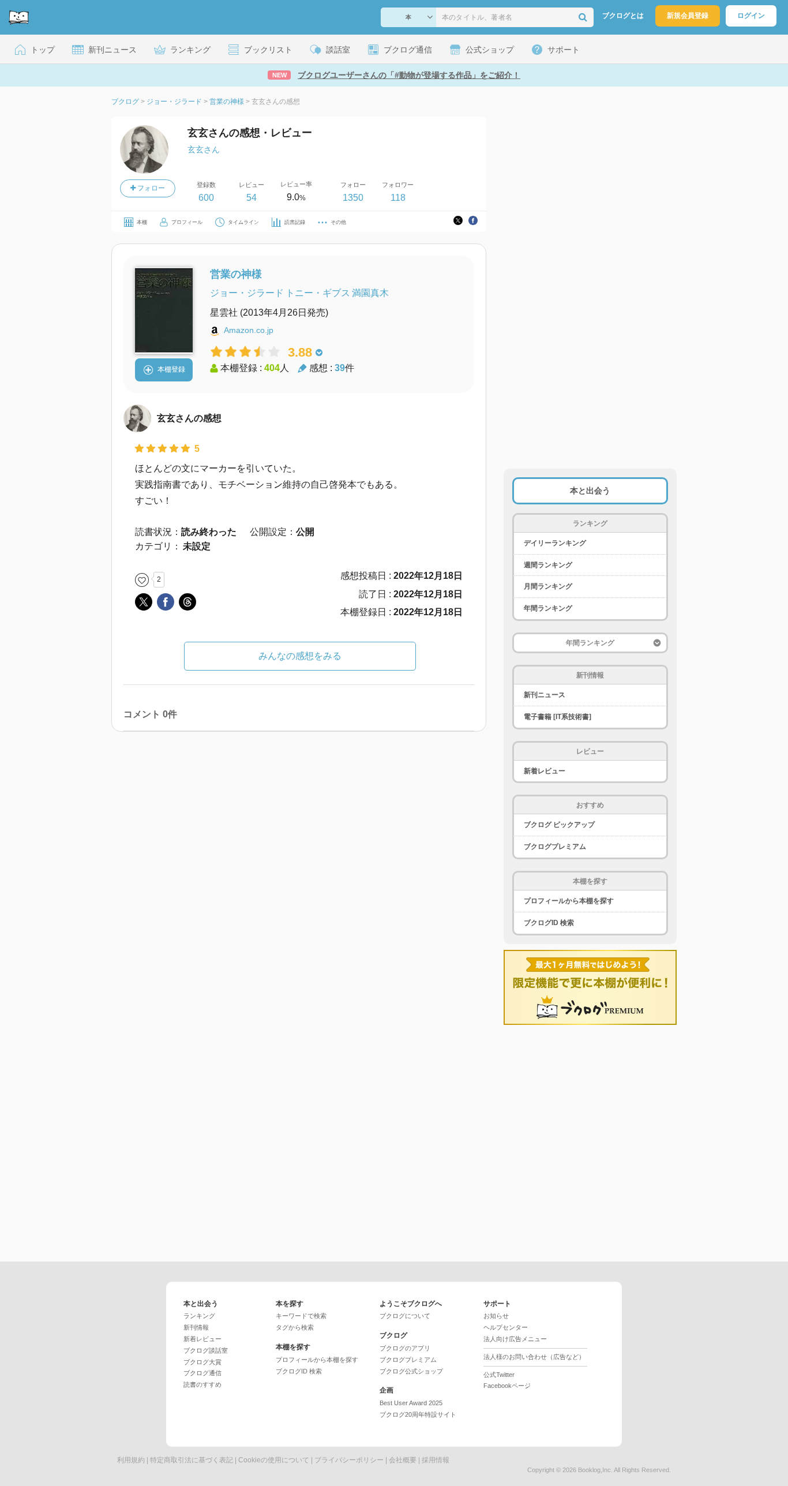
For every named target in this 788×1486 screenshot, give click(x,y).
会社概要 (402, 1460)
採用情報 (435, 1460)
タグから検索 (295, 1327)
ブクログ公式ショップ (411, 1371)
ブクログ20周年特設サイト (418, 1414)
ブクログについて (405, 1315)
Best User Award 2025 (411, 1402)
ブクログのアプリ (405, 1348)
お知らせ (496, 1315)
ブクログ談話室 (205, 1350)
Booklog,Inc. (595, 1469)
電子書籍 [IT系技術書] (557, 717)
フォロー (150, 188)
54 (251, 198)
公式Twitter (499, 1374)
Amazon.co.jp (248, 330)
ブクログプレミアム (555, 847)
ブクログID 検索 (549, 923)
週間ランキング (548, 565)
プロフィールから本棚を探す (569, 901)
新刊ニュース (544, 695)
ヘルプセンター (505, 1327)
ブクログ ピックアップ (559, 825)
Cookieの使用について (273, 1460)
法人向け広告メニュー (515, 1338)
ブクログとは (623, 16)
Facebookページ (507, 1385)
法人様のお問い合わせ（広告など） (534, 1356)
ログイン (751, 16)
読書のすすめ (202, 1384)
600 (206, 198)
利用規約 (131, 1460)
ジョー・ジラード (247, 293)
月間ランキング (548, 586)
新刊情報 (196, 1327)
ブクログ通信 (202, 1372)
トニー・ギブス (318, 293)
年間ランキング (548, 608)
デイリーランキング (555, 543)
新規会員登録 (687, 16)
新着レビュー (544, 771)
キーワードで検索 (301, 1315)
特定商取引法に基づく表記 (191, 1460)
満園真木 (370, 293)
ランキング (199, 1315)
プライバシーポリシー (349, 1460)
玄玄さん (203, 149)
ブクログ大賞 (202, 1361)
